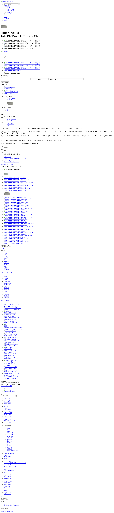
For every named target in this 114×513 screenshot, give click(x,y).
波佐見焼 (9, 120)
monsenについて (8, 490)
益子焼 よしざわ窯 (9, 316)
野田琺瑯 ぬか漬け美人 (10, 339)
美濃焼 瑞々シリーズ (9, 355)
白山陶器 (6, 294)
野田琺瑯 (6, 297)
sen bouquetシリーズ (9, 332)
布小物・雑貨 (7, 414)
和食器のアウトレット (10, 313)
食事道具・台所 (8, 413)
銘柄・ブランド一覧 (9, 420)
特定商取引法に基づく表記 (11, 505)
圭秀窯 (5, 279)
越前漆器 (6, 288)
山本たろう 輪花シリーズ (11, 342)
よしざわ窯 (7, 284)
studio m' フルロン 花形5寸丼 (11, 309)
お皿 (8, 125)
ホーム (5, 17)
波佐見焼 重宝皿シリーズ (11, 319)
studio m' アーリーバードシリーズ (13, 329)
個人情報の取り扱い (9, 504)
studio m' (6, 278)
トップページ (7, 406)
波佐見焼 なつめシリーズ (11, 358)
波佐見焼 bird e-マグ (9, 352)
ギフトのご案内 (8, 476)
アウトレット (7, 422)
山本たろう (7, 281)
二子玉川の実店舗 (9, 453)
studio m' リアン (8, 349)
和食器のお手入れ (9, 478)
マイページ (10, 12)
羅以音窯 (6, 289)
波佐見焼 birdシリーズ (10, 372)
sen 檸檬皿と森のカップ (10, 375)
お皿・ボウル (10, 124)
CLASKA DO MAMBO (10, 378)
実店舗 (5, 20)
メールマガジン (8, 458)
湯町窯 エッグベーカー (10, 345)
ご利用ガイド (7, 456)
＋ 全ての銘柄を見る (12, 450)
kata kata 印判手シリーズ (10, 362)
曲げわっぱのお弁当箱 (10, 368)
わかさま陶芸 (7, 283)
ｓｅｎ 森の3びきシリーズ (11, 306)
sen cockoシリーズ (9, 365)
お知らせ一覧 (7, 475)
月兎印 (5, 291)
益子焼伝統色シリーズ (10, 335)
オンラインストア (9, 469)
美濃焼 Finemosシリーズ (10, 322)
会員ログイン (10, 9)
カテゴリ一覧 (7, 419)
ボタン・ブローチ (9, 416)
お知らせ (6, 18)
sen (4, 292)
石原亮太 (6, 286)
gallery (5, 21)
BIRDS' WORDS (11, 119)
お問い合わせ (7, 494)
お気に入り (10, 7)
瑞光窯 (5, 276)
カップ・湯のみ (8, 411)
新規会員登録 (10, 10)
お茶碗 (5, 408)
